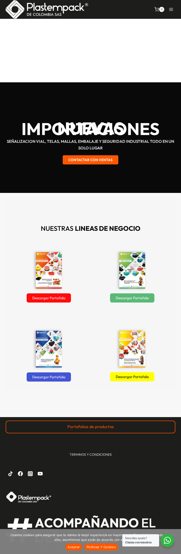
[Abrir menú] (171, 9)
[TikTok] (11, 474)
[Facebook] (20, 474)
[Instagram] (30, 474)
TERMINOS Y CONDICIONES (91, 454)
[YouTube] (40, 474)
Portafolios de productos (90, 426)
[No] (175, 541)
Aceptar (74, 547)
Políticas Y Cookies (101, 547)
